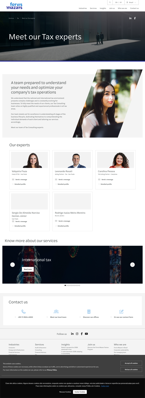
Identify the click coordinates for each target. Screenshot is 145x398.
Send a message (21, 179)
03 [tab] (68, 285)
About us (116, 355)
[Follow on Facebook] (81, 333)
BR (121, 2)
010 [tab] (79, 285)
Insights (103, 8)
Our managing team (120, 352)
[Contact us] (23, 314)
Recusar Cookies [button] (65, 392)
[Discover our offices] (88, 314)
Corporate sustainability (121, 350)
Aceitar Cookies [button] (80, 392)
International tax (36, 259)
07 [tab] (74, 285)
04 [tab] (70, 285)
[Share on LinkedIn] (130, 18)
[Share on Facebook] (134, 18)
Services (93, 8)
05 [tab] (71, 285)
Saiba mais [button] (105, 386)
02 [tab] (66, 285)
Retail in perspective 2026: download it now (69, 348)
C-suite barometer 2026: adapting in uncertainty (71, 352)
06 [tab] (73, 285)
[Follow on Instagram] (77, 333)
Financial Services (14, 352)
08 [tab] (76, 285)
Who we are (122, 8)
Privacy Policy (52, 370)
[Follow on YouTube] (86, 333)
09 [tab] (77, 285)
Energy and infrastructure (16, 350)
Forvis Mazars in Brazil (121, 347)
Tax (18, 18)
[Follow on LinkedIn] (72, 333)
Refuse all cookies (131, 369)
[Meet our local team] (56, 314)
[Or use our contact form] (121, 314)
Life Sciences (13, 355)
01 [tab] (65, 285)
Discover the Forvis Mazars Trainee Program (98, 348)
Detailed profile (20, 184)
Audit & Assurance (40, 347)
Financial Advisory (40, 352)
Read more (28, 269)
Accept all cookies (131, 363)
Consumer (12, 347)
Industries (83, 8)
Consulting (38, 350)
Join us (112, 8)
